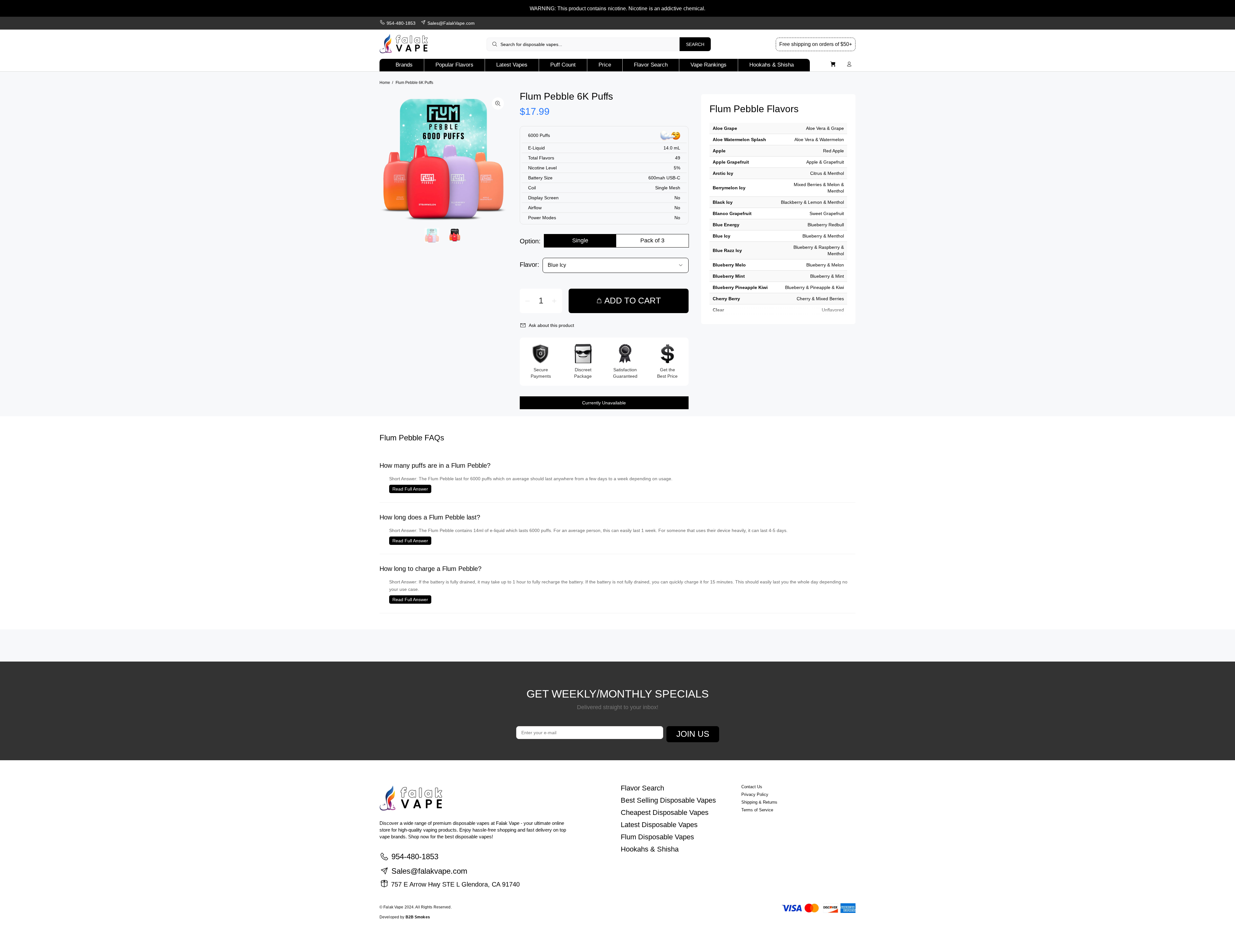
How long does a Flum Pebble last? (430, 517)
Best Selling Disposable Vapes (668, 800)
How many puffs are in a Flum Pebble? (435, 465)
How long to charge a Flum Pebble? (430, 568)
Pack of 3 (652, 240)
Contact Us (751, 786)
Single (580, 240)
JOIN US (692, 734)
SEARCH (695, 44)
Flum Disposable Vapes (657, 837)
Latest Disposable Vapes (659, 825)
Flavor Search (642, 788)
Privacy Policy (754, 794)
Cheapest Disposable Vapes (665, 812)
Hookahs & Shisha (650, 849)
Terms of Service (757, 809)
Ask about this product (551, 325)
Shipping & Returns (759, 802)
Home (385, 82)
